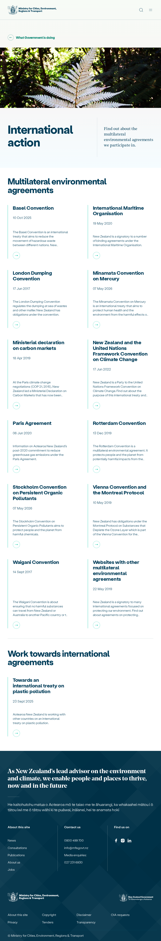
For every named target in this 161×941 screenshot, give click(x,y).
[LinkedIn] (129, 841)
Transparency (86, 922)
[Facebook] (116, 841)
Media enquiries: (75, 855)
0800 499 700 (74, 840)
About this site (18, 914)
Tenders (47, 922)
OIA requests (120, 914)
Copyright (49, 914)
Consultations (17, 847)
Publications (16, 855)
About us (14, 862)
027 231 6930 (73, 862)
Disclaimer (84, 914)
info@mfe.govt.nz (76, 847)
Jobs (11, 869)
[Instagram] (123, 841)
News (12, 840)
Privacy (13, 922)
